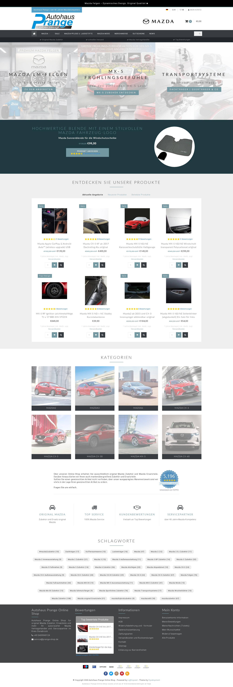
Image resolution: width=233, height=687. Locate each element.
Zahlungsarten (126, 634)
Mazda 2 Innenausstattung (48, 559)
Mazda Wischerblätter (180, 591)
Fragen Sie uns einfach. (65, 487)
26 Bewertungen (103, 239)
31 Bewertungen (186, 239)
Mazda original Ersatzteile (91, 598)
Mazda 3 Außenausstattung (126, 559)
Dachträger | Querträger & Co (194, 89)
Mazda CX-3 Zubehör (82, 575)
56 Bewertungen (103, 309)
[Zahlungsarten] (85, 667)
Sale (57, 34)
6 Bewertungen (144, 309)
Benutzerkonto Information (175, 618)
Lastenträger (120, 552)
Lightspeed (133, 680)
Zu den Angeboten (39, 89)
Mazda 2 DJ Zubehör (180, 552)
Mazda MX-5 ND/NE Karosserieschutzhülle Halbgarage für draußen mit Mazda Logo (137, 247)
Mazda (45, 34)
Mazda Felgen (189, 575)
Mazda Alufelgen (131, 567)
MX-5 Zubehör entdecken (116, 93)
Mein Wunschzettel (171, 630)
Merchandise (121, 34)
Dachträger (72, 552)
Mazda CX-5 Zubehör (163, 575)
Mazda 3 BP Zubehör (159, 559)
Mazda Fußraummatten (58, 583)
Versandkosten (54, 259)
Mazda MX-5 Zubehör (151, 583)
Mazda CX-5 (137, 575)
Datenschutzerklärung (129, 630)
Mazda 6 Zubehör (105, 567)
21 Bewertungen (61, 239)
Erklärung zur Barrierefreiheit (132, 650)
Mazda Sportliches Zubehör (113, 591)
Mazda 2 (156, 552)
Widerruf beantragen (172, 634)
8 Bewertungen (91, 153)
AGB (121, 622)
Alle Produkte (168, 638)
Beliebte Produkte (141, 194)
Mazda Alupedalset (157, 567)
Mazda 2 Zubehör (78, 559)
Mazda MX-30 (86, 583)
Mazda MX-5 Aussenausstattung (116, 583)
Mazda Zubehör (61, 598)
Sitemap (122, 646)
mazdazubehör (170, 598)
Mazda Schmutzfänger (81, 591)
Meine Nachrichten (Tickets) (175, 626)
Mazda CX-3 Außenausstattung (49, 575)
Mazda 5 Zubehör (79, 567)
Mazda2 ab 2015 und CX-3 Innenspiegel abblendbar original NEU (137, 317)
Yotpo (149, 684)
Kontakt (122, 642)
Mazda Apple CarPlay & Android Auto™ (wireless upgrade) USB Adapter (54, 247)
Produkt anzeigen (88, 153)
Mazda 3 (100, 559)
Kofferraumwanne (96, 552)
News (152, 34)
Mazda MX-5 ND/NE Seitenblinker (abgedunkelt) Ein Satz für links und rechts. (178, 317)
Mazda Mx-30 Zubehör (51, 591)
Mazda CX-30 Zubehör (112, 575)
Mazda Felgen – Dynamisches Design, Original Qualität (115, 3)
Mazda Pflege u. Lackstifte (78, 34)
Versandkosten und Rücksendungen (136, 638)
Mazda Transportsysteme (148, 591)
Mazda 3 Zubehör (186, 559)
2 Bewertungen (61, 309)
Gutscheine (139, 34)
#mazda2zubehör (49, 552)
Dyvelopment (154, 680)
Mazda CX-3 (182, 567)
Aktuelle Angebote (92, 194)
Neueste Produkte (117, 194)
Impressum (124, 618)
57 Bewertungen (144, 239)
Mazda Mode (103, 34)
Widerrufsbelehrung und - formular (135, 626)
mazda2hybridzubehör (123, 598)
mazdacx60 (148, 598)
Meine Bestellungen (171, 622)
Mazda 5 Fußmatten (52, 567)
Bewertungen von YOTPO (87, 655)
